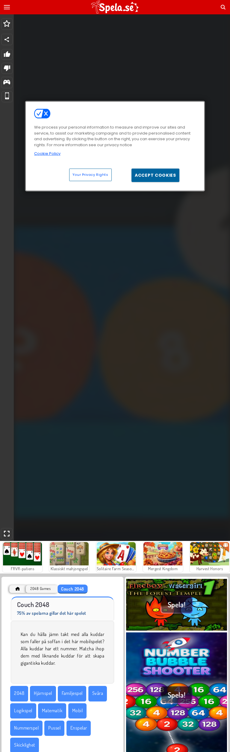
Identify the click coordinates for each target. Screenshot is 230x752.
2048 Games (40, 589)
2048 (19, 693)
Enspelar (78, 728)
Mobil (77, 710)
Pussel (54, 728)
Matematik (52, 710)
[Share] (7, 39)
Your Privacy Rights (90, 174)
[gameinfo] (6, 83)
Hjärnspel (43, 693)
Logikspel (23, 710)
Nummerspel (26, 728)
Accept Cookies (155, 175)
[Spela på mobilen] (7, 96)
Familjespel (72, 693)
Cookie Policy (47, 153)
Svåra (97, 693)
